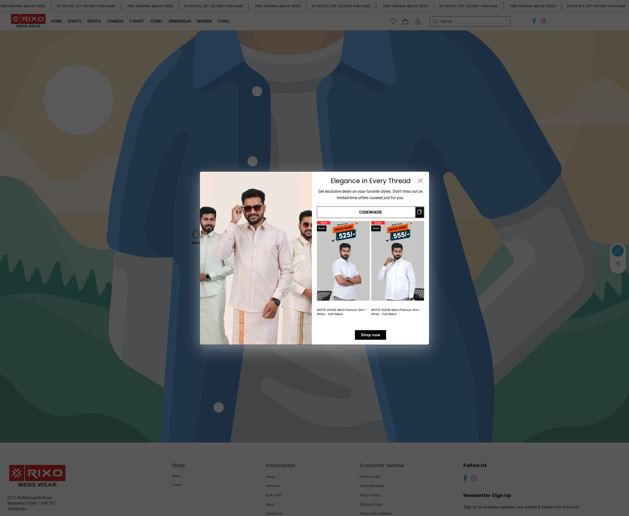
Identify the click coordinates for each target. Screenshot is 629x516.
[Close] (420, 180)
